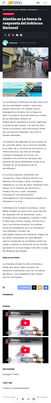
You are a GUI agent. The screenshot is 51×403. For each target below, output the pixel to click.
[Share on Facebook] (9, 35)
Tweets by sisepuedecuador (16, 388)
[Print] (21, 35)
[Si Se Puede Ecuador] (14, 2)
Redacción (13, 43)
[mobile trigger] (5, 2)
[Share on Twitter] (13, 35)
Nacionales (8, 14)
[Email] (17, 35)
